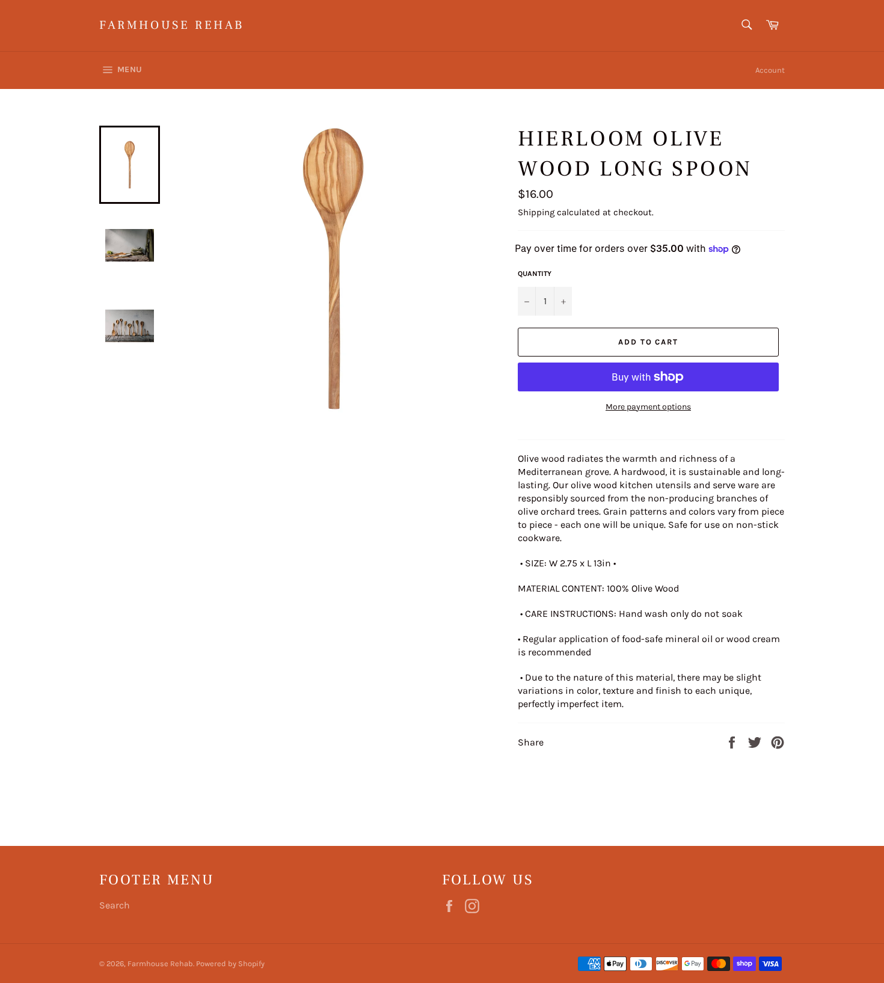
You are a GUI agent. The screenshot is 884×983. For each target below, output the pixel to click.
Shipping (536, 212)
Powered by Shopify (230, 963)
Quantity (534, 273)
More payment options (648, 407)
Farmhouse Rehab (171, 25)
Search (114, 905)
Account (770, 70)
